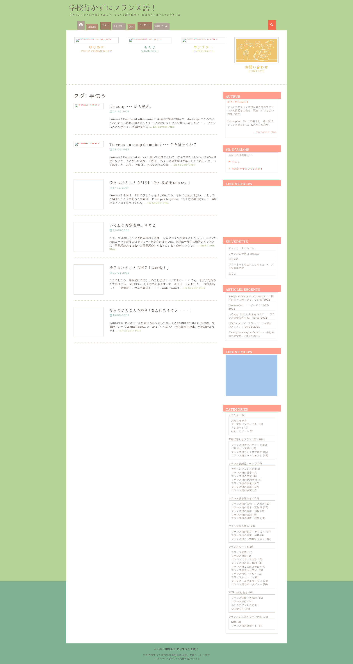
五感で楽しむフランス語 (243, 439)
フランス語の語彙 (241, 483)
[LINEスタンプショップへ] (251, 207)
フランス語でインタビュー (246, 584)
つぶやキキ (237, 608)
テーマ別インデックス (244, 424)
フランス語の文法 (241, 476)
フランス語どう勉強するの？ (248, 539)
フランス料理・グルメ (244, 573)
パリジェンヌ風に (241, 448)
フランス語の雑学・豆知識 (246, 507)
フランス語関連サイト (244, 625)
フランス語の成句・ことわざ (248, 504)
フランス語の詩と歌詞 (244, 563)
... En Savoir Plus (264, 132)
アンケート (144, 25)
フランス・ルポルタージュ (246, 581)
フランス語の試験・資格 (245, 518)
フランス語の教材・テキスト (248, 531)
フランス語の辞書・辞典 (245, 535)
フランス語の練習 (241, 490)
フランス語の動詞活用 (244, 479)
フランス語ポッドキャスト (246, 455)
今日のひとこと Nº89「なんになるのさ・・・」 (151, 310)
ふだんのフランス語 (242, 605)
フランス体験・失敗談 (244, 598)
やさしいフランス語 (242, 469)
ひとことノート (240, 431)
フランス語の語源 (241, 514)
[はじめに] (96, 40)
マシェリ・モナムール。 (243, 248)
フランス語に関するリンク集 (245, 616)
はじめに (92, 27)
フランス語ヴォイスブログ (246, 452)
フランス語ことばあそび (245, 566)
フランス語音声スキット (245, 445)
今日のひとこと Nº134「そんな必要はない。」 (150, 182)
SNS (234, 622)
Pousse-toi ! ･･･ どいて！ (245, 305)
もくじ (105, 25)
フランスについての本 (244, 559)
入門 (131, 27)
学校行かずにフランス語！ (113, 7)
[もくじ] (150, 40)
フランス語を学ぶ (239, 526)
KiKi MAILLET (238, 102)
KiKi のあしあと (238, 592)
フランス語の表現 (241, 487)
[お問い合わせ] (256, 50)
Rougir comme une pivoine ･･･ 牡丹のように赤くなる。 (251, 298)
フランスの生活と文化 (244, 570)
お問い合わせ (161, 26)
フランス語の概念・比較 (245, 511)
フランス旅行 (239, 601)
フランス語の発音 (241, 472)
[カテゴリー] (203, 40)
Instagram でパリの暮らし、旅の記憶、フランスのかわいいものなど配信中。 (251, 123)
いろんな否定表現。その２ (132, 225)
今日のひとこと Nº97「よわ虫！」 (139, 267)
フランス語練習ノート (241, 463)
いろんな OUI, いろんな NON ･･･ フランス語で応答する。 (252, 316)
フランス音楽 (239, 552)
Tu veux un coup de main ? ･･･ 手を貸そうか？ (153, 144)
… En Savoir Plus (161, 127)
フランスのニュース (242, 577)
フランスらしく (238, 546)
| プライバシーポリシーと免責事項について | (176, 658)
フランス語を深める (240, 498)
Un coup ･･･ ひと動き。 (131, 106)
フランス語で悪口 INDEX (244, 253)
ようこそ (234, 415)
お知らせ (236, 420)
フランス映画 (239, 555)
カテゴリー (119, 26)
